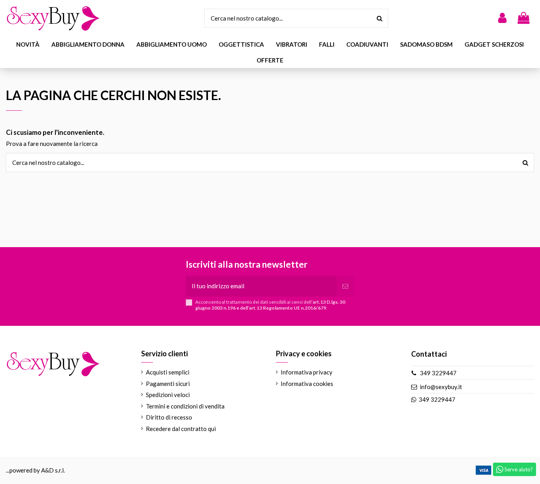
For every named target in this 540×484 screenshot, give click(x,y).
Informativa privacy (306, 372)
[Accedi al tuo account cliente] (502, 18)
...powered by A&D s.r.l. (35, 470)
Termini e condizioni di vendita (185, 406)
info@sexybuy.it (441, 386)
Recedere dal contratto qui (181, 428)
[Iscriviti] (345, 286)
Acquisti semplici (167, 372)
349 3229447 (438, 372)
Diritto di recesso (169, 417)
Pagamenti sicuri (168, 383)
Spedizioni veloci (168, 394)
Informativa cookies (307, 383)
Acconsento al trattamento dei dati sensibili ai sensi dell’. (270, 304)
